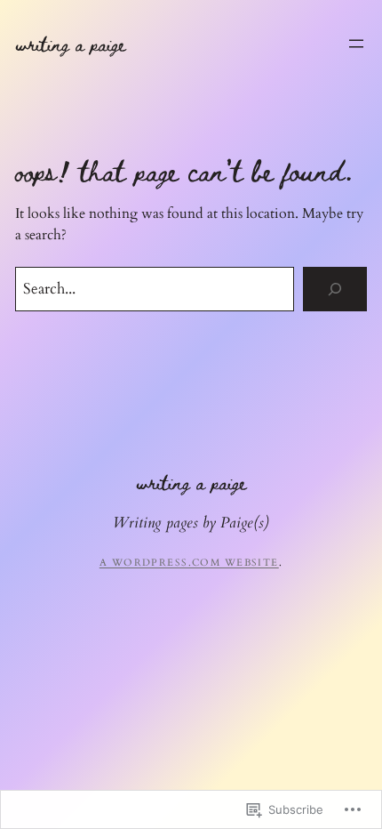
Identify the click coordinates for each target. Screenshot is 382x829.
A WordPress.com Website (189, 562)
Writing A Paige (70, 43)
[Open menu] (356, 43)
